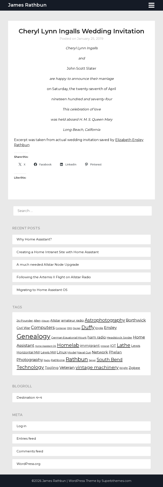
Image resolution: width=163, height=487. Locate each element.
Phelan (115, 352)
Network (100, 352)
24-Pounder (25, 320)
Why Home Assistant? (34, 239)
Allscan (45, 320)
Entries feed (26, 438)
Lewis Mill (48, 352)
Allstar (55, 320)
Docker (76, 328)
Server (92, 360)
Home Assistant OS (45, 346)
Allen (37, 320)
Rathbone (58, 360)
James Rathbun (27, 5)
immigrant (90, 345)
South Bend (109, 359)
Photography (30, 359)
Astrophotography (105, 320)
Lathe (123, 345)
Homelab (68, 345)
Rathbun (77, 359)
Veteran (67, 367)
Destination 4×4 (29, 397)
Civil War (23, 328)
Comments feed (30, 451)
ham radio (96, 337)
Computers (43, 327)
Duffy (87, 327)
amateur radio (72, 320)
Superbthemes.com (116, 481)
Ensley (110, 327)
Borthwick (136, 320)
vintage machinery (97, 367)
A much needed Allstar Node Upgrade (48, 265)
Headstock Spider (119, 337)
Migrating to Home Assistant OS (42, 290)
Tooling (52, 368)
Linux (62, 352)
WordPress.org (28, 464)
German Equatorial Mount (69, 337)
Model (71, 352)
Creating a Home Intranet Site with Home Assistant (58, 252)
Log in (21, 426)
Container (61, 328)
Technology (30, 367)
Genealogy (33, 336)
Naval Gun (84, 352)
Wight (123, 368)
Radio (47, 360)
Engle (99, 328)
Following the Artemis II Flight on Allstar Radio (54, 277)
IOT (113, 346)
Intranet (105, 346)
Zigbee (134, 368)
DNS (69, 328)
